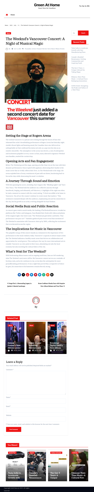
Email (8, 406)
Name (8, 397)
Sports (32, 453)
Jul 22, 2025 (17, 350)
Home (13, 15)
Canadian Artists (30, 49)
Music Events (60, 49)
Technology (12, 453)
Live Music (51, 49)
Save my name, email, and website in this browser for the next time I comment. (34, 424)
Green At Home (47, 5)
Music (8, 33)
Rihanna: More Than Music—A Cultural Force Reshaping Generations (79, 79)
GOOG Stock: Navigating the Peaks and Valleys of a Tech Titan (79, 88)
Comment (9, 370)
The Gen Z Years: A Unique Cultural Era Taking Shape (78, 70)
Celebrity (74, 453)
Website (8, 415)
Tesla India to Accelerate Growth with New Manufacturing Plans (79, 50)
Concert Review (42, 49)
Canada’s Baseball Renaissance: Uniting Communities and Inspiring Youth (78, 60)
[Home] (6, 15)
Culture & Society (56, 453)
